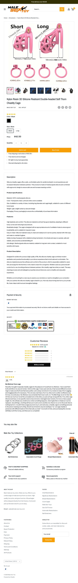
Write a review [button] (39, 364)
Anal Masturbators (48, 493)
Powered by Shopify (9, 577)
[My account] (69, 9)
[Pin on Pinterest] (62, 107)
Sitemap (6, 550)
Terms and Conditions (11, 547)
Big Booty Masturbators (49, 496)
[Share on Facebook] (59, 107)
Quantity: (10, 143)
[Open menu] (5, 9)
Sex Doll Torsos (47, 507)
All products (12, 18)
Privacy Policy (8, 538)
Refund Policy (8, 541)
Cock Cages (46, 501)
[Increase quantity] (26, 143)
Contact (6, 526)
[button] (11, 114)
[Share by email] (70, 107)
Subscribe (48, 540)
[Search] (62, 9)
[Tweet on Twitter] (66, 107)
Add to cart (22, 150)
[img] (9, 377)
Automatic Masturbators (49, 510)
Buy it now (55, 150)
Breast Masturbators (48, 498)
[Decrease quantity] (16, 143)
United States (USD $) (11, 561)
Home (5, 18)
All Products (7, 552)
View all (72, 433)
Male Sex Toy (11, 107)
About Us (7, 523)
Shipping (6, 544)
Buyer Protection (9, 529)
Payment (6, 535)
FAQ (5, 532)
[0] (72, 9)
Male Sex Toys (47, 504)
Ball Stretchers (46, 513)
